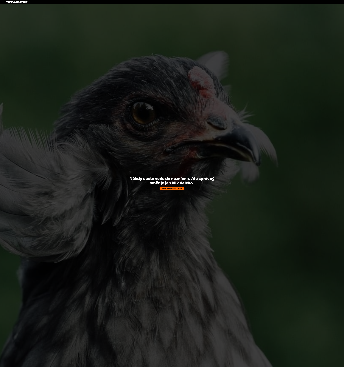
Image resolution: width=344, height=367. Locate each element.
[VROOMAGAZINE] (17, 2)
